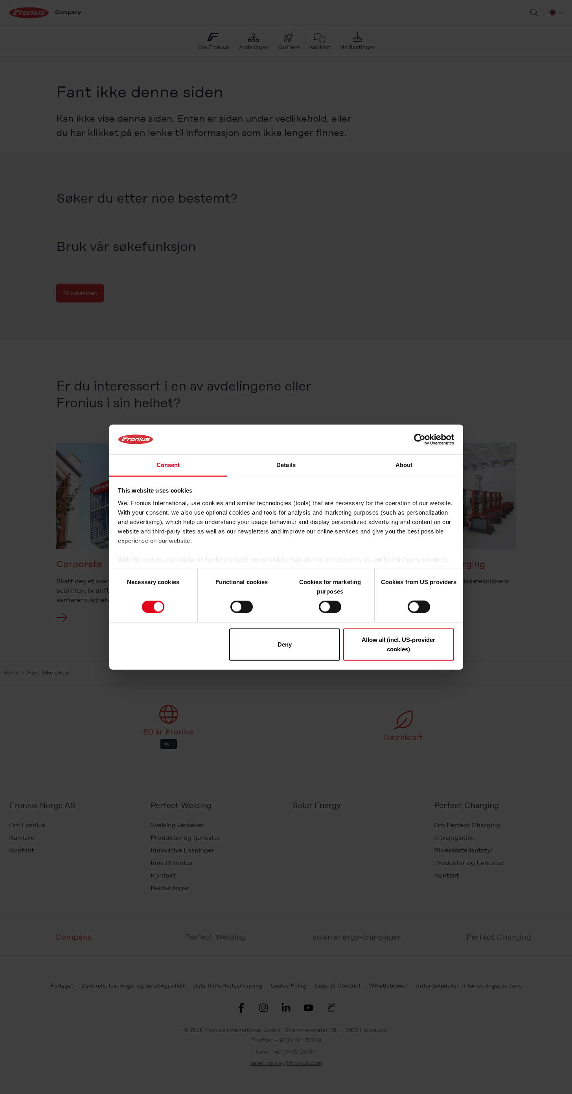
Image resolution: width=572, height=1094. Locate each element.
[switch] (241, 607)
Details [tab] (286, 465)
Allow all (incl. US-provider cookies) (398, 644)
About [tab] (404, 465)
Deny (285, 644)
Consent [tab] (168, 465)
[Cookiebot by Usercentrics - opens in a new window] (419, 439)
